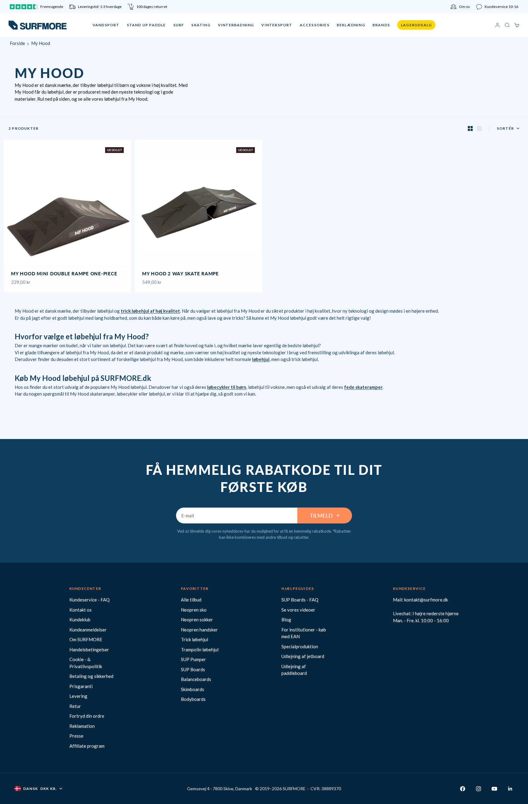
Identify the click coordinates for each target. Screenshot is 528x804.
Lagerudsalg (416, 25)
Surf (178, 25)
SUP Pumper (193, 659)
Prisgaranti (81, 686)
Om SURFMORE (85, 639)
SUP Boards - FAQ (299, 599)
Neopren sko (194, 609)
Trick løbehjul (194, 639)
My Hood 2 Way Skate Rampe (180, 274)
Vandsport (106, 25)
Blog (286, 619)
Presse (76, 736)
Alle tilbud (191, 599)
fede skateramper (363, 387)
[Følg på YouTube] (494, 789)
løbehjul (261, 359)
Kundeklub (79, 619)
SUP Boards (193, 669)
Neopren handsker (199, 629)
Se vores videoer (298, 609)
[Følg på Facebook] (463, 789)
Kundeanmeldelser (88, 629)
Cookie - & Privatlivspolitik (85, 663)
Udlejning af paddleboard (294, 670)
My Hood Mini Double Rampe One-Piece (64, 274)
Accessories (314, 25)
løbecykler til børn (226, 387)
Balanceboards (196, 679)
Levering (78, 696)
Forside (17, 43)
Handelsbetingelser (89, 649)
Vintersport (276, 25)
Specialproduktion (299, 646)
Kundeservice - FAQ (89, 599)
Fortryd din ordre (86, 716)
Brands (381, 25)
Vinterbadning (236, 25)
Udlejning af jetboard (302, 656)
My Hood (40, 43)
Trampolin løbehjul (199, 649)
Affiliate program (87, 746)
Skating (200, 25)
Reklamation (82, 726)
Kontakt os (80, 609)
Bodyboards (193, 699)
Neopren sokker (197, 619)
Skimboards (192, 689)
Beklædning (351, 25)
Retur (75, 706)
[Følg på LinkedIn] (510, 789)
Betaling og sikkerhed (91, 676)
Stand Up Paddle (146, 25)
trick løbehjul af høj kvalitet (150, 311)
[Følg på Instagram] (478, 789)
